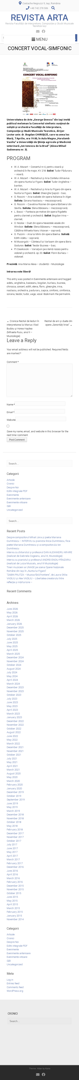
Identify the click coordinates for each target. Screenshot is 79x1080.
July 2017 (12, 844)
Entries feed (13, 983)
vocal (39, 294)
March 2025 (13, 653)
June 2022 (12, 736)
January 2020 (14, 788)
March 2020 (13, 781)
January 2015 (14, 915)
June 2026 (12, 608)
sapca (44, 290)
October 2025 (14, 635)
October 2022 (14, 728)
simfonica (64, 290)
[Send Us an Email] (37, 31)
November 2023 (15, 691)
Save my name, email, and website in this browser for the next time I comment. (37, 433)
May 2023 (12, 706)
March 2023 (13, 713)
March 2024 (13, 683)
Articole (11, 480)
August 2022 (14, 732)
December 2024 (15, 657)
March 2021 (13, 769)
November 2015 (15, 889)
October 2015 (14, 893)
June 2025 (12, 642)
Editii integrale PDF (17, 491)
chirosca (11, 286)
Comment (13, 362)
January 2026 (14, 623)
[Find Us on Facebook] (42, 31)
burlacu (51, 282)
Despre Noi (13, 487)
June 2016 (12, 870)
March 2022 (13, 743)
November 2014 (15, 919)
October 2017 (14, 840)
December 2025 (15, 627)
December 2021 (15, 747)
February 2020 (15, 784)
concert (21, 286)
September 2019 (16, 799)
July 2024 (12, 672)
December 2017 (15, 833)
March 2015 (13, 908)
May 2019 (12, 807)
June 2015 (12, 896)
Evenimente (13, 494)
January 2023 (14, 717)
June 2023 (12, 702)
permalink (64, 294)
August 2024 (14, 668)
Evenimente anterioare (46, 279)
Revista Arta (39, 17)
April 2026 (12, 616)
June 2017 (12, 848)
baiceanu (31, 282)
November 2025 (15, 631)
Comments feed (15, 987)
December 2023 (15, 687)
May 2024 (12, 676)
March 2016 (13, 878)
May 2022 (12, 739)
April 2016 (12, 874)
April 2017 (12, 855)
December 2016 (15, 866)
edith (28, 286)
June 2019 (12, 803)
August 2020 (14, 773)
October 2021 (14, 754)
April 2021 (12, 766)
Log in (10, 979)
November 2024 (15, 661)
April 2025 (12, 649)
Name (11, 404)
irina (59, 286)
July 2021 (12, 758)
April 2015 (12, 904)
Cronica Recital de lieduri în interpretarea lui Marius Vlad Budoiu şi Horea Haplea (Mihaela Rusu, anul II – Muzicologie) (23, 328)
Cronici (10, 483)
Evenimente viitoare (17, 502)
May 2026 (12, 612)
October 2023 (14, 694)
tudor (26, 294)
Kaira (47, 1068)
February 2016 (15, 881)
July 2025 (12, 638)
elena (35, 286)
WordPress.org (15, 990)
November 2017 (15, 837)
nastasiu (11, 290)
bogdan (42, 282)
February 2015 (15, 911)
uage (33, 294)
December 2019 (15, 792)
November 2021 (15, 751)
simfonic (53, 290)
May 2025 (12, 646)
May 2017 (12, 852)
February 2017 (15, 863)
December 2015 (15, 885)
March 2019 (13, 810)
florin (42, 286)
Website (11, 419)
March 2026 (13, 620)
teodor (19, 294)
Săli (9, 506)
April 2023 (12, 709)
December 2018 (15, 814)
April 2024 (12, 679)
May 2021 (12, 762)
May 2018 (12, 825)
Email (10, 412)
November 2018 (15, 818)
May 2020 (12, 777)
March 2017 (13, 859)
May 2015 (12, 900)
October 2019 (14, 796)
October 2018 (14, 822)
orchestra (23, 290)
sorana (11, 294)
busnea (61, 282)
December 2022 (15, 721)
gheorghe (51, 286)
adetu (10, 282)
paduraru (34, 290)
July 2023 (12, 698)
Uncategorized (15, 509)
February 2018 (15, 829)
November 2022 (15, 724)
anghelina (19, 282)
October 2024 (14, 664)
